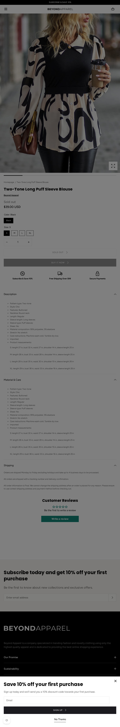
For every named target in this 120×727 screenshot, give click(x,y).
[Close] (60, 363)
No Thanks (60, 719)
